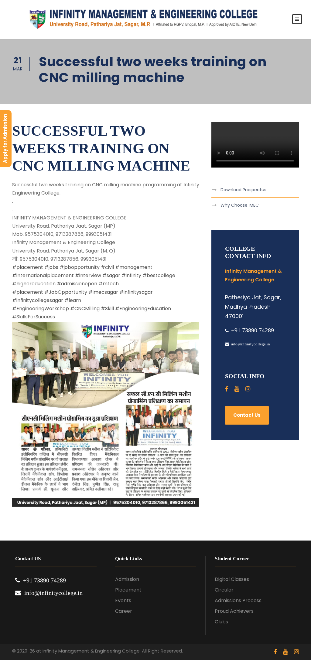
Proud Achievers (234, 611)
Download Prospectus (243, 190)
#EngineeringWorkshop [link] (40, 308)
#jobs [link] (51, 267)
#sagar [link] (111, 275)
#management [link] (133, 267)
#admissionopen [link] (77, 283)
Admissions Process (238, 600)
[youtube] (236, 389)
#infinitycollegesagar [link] (37, 300)
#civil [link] (107, 267)
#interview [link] (88, 275)
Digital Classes (232, 579)
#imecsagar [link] (103, 292)
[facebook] (226, 389)
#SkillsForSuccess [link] (33, 316)
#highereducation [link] (34, 283)
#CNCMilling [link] (85, 308)
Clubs (221, 621)
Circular (224, 589)
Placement (128, 589)
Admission (127, 579)
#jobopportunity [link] (80, 267)
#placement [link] (27, 267)
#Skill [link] (107, 308)
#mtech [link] (108, 283)
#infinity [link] (131, 275)
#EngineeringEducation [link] (143, 308)
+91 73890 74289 (252, 330)
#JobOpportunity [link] (65, 292)
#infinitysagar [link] (136, 292)
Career (123, 611)
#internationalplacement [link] (43, 275)
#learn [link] (72, 300)
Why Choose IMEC (239, 205)
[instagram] (247, 389)
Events (123, 600)
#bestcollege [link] (158, 275)
